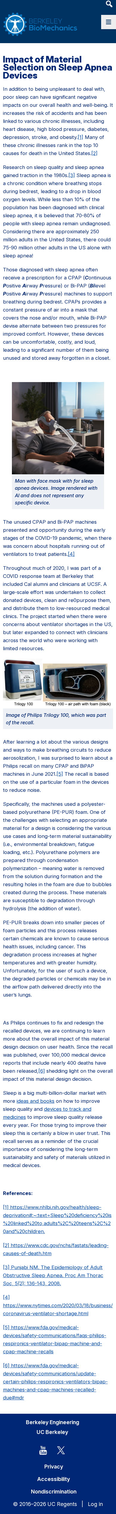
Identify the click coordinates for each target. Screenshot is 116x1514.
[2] (94, 153)
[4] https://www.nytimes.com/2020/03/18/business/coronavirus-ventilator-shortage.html (58, 1305)
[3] (71, 175)
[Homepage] (40, 18)
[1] (80, 137)
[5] (60, 774)
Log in (95, 1504)
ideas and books (35, 1101)
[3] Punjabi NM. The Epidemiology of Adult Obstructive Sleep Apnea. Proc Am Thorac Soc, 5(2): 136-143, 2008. (53, 1275)
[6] (41, 1071)
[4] (71, 554)
